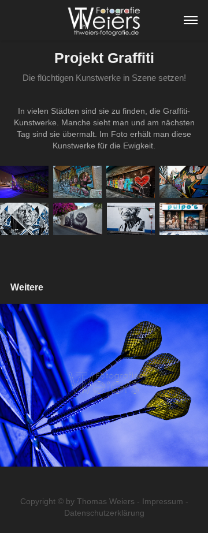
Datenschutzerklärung (104, 512)
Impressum (162, 501)
